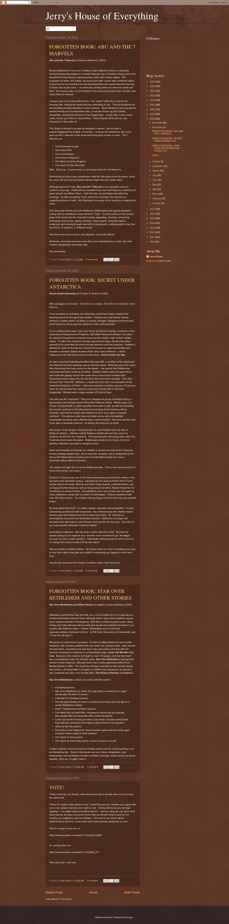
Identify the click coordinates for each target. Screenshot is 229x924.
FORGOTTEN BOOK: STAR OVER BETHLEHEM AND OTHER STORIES (90, 594)
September (158, 166)
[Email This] (105, 259)
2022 (152, 100)
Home (93, 892)
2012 (152, 232)
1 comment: (93, 767)
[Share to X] (111, 259)
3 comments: (92, 259)
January (156, 203)
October (156, 161)
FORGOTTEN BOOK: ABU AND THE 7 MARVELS (167, 132)
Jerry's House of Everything (102, 15)
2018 (152, 119)
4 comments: (92, 570)
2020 (152, 109)
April (154, 189)
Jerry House (156, 256)
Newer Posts (54, 892)
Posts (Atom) (65, 899)
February (157, 198)
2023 (152, 95)
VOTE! (56, 787)
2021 (152, 105)
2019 (152, 114)
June (155, 180)
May (154, 184)
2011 (152, 237)
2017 (152, 209)
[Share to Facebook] (114, 259)
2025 (152, 86)
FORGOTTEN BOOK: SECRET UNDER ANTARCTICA (167, 139)
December (157, 122)
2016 (152, 214)
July (154, 175)
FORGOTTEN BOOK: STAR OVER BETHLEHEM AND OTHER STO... (166, 148)
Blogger (129, 917)
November (157, 127)
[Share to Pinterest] (117, 259)
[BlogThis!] (108, 259)
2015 (152, 218)
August (156, 170)
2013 (152, 228)
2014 (152, 223)
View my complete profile (158, 261)
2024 (152, 91)
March (155, 194)
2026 (152, 81)
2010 (152, 241)
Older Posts (132, 892)
